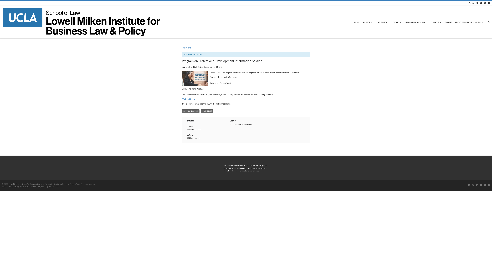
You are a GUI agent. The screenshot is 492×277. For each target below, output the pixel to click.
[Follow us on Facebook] (469, 3)
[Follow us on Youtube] (481, 3)
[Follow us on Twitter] (477, 3)
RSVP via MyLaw (188, 99)
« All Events (186, 48)
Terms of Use (75, 184)
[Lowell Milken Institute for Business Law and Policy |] (81, 22)
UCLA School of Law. (61, 184)
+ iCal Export (207, 111)
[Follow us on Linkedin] (489, 3)
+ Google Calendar (190, 111)
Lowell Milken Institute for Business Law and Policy (29, 184)
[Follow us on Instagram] (473, 3)
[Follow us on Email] (485, 3)
